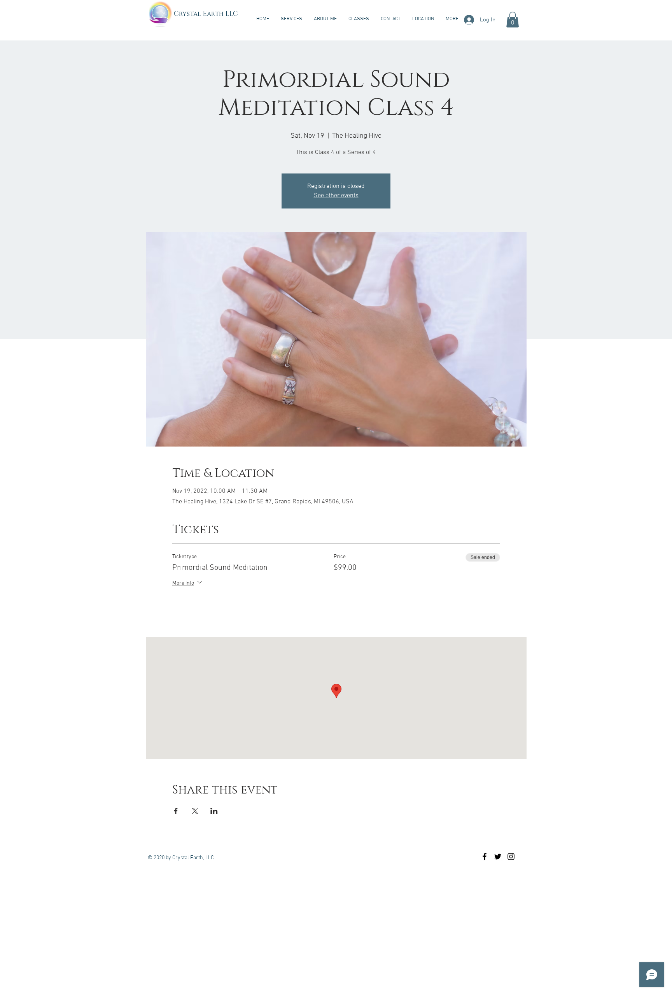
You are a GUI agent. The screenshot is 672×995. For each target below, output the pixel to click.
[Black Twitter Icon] (497, 856)
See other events (336, 196)
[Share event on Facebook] (176, 811)
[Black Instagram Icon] (511, 856)
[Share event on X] (195, 811)
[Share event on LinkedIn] (214, 811)
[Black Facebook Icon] (484, 856)
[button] (512, 20)
